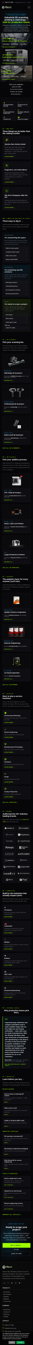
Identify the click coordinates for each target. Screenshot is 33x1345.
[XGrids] (23, 841)
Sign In (29, 2)
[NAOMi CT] (9, 873)
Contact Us (6, 1312)
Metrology (6, 44)
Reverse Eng (15, 76)
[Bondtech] (9, 867)
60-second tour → (16, 94)
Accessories (7, 1301)
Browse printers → (9, 63)
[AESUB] (9, 854)
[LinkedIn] (4, 1282)
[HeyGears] (9, 835)
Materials (6, 1299)
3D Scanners (7, 1294)
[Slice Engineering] (23, 873)
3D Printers (6, 1292)
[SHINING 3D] (9, 828)
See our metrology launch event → (15, 1065)
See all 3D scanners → (12, 448)
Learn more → (10, 156)
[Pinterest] (19, 1282)
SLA (21, 60)
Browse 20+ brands (16, 91)
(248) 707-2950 (9, 2)
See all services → (11, 802)
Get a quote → (17, 1245)
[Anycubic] (23, 854)
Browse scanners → (9, 47)
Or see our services (16, 89)
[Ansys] (9, 847)
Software (6, 1296)
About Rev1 (6, 1309)
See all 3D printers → (12, 567)
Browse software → (9, 79)
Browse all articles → (12, 1214)
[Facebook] (8, 1282)
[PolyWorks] (23, 835)
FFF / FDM (6, 60)
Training (5, 1316)
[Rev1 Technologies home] (6, 7)
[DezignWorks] (23, 860)
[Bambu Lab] (23, 847)
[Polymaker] (23, 867)
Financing (6, 1314)
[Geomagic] (9, 841)
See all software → (11, 684)
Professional (14, 44)
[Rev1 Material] (9, 880)
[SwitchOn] (9, 860)
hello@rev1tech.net (20, 2)
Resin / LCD (14, 60)
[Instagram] (15, 1282)
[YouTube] (11, 1282)
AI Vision (23, 76)
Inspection (6, 76)
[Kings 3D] (23, 880)
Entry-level (23, 44)
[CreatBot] (23, 828)
